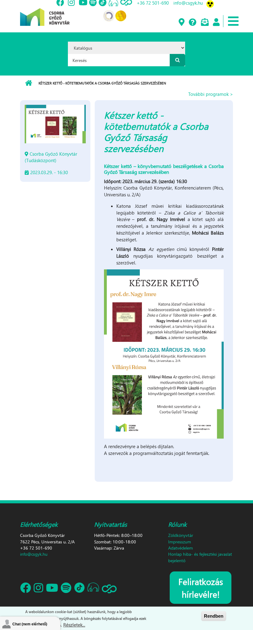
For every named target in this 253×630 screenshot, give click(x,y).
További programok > (210, 94)
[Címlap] (44, 12)
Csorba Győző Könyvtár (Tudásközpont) (51, 157)
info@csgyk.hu (34, 554)
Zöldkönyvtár (180, 535)
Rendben (213, 616)
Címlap (28, 83)
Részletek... (74, 625)
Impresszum (179, 542)
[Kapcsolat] (204, 22)
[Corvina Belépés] (216, 22)
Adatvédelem (180, 548)
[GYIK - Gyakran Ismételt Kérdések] (192, 22)
